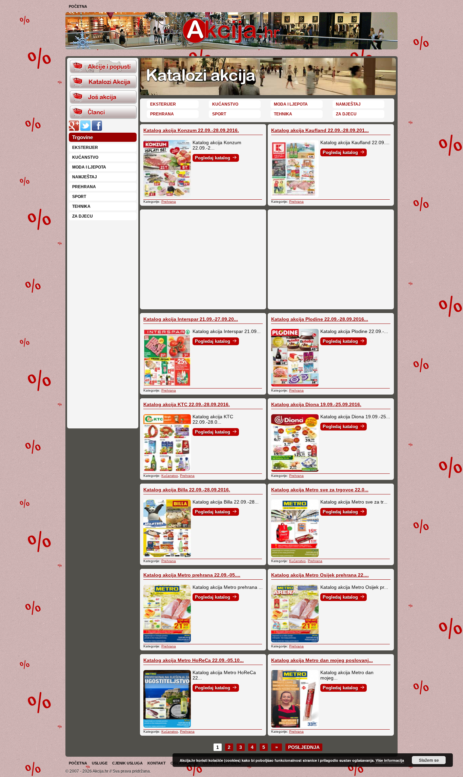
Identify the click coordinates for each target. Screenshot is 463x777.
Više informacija (390, 760)
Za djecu (82, 216)
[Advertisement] (103, 323)
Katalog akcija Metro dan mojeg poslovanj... (322, 660)
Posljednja (304, 747)
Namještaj (84, 177)
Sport (79, 196)
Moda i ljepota (89, 167)
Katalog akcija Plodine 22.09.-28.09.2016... (319, 319)
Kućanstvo (85, 157)
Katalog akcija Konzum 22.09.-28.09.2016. (191, 130)
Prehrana (84, 186)
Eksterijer (85, 147)
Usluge (99, 763)
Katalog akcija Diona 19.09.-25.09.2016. (316, 404)
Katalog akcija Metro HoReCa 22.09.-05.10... (193, 660)
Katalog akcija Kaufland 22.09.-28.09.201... (320, 130)
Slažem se (429, 760)
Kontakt (156, 763)
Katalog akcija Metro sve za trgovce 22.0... (319, 489)
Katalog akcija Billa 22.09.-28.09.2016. (186, 489)
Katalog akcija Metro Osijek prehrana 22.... (320, 575)
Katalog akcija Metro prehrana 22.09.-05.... (191, 575)
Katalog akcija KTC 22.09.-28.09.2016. (186, 404)
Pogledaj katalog (212, 157)
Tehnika (81, 206)
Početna (78, 6)
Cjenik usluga (127, 763)
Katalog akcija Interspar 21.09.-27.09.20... (190, 319)
